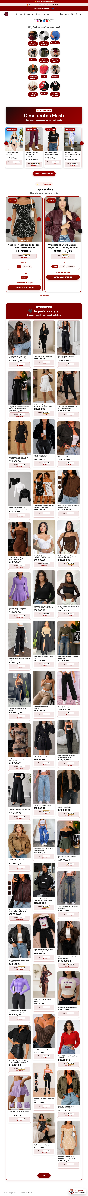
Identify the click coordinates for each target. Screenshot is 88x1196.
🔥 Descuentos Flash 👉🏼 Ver (44, 1)
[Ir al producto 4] (45, 297)
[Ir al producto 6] (49, 297)
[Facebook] (44, 21)
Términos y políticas (26, 1193)
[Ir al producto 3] (43, 297)
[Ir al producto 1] (39, 297)
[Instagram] (38, 21)
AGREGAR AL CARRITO (24, 287)
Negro (24, 277)
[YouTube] (47, 21)
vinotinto (70, 266)
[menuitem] (48, 13)
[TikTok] (41, 21)
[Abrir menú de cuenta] (76, 13)
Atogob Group (13, 1193)
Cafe (62, 266)
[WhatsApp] (50, 21)
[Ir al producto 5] (47, 297)
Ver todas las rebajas (44, 173)
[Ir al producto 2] (42, 297)
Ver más (43, 1175)
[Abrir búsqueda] (72, 13)
